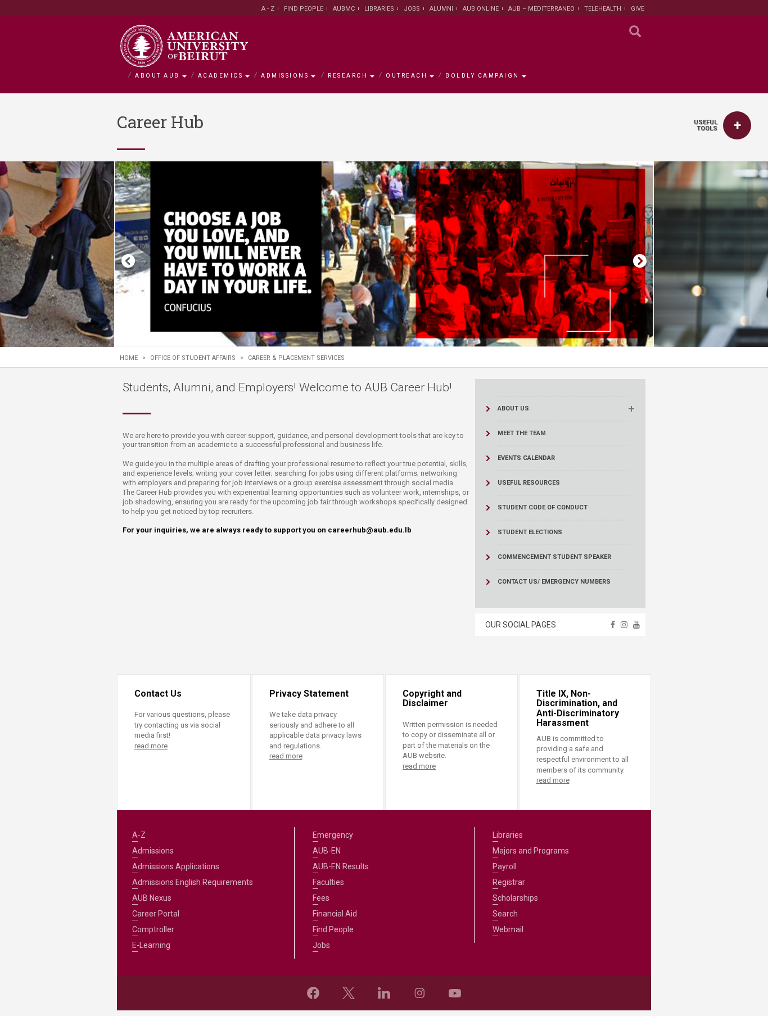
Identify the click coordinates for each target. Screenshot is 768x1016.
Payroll (505, 866)
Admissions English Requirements (192, 882)
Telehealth (602, 8)
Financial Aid (335, 913)
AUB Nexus (151, 897)
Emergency (333, 834)
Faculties (328, 882)
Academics (220, 76)
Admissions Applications (175, 866)
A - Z (267, 8)
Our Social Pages (520, 624)
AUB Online (481, 8)
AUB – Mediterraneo (541, 8)
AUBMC (344, 8)
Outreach (406, 76)
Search (505, 913)
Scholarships (515, 897)
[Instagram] (419, 993)
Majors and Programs (531, 850)
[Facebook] (313, 993)
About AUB (157, 76)
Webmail (508, 929)
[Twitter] (348, 993)
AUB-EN (327, 850)
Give (637, 8)
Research (348, 76)
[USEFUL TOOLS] (737, 125)
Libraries (379, 8)
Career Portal (155, 913)
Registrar (509, 882)
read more (151, 746)
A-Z (139, 834)
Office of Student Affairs (193, 358)
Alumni (441, 8)
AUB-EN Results (341, 866)
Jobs (412, 8)
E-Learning (151, 945)
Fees (321, 897)
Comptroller (153, 929)
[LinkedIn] (384, 993)
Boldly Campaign (482, 76)
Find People (303, 8)
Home (129, 358)
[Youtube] (455, 993)
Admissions (285, 76)
